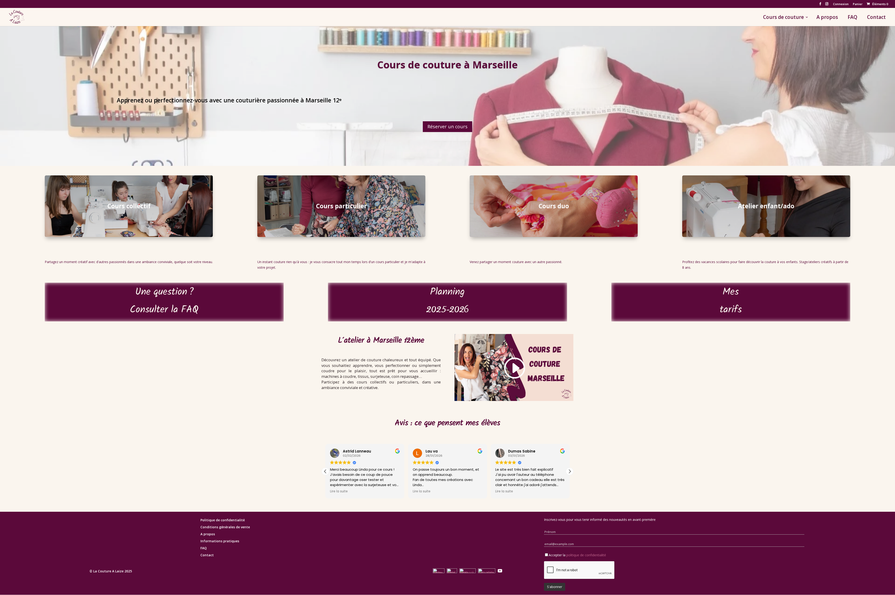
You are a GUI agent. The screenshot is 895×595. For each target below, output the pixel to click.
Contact (876, 17)
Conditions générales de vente (225, 527)
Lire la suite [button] (339, 491)
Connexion (841, 4)
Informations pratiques (219, 541)
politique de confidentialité (586, 555)
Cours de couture (783, 17)
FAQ (852, 17)
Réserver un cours (447, 126)
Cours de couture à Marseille (447, 64)
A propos (827, 17)
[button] (569, 471)
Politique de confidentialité (222, 520)
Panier (858, 4)
